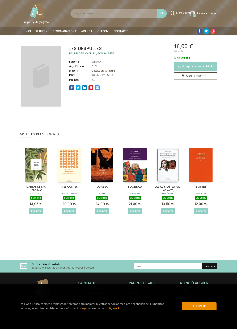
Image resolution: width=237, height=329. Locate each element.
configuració (112, 308)
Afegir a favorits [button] (195, 76)
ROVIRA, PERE (106, 53)
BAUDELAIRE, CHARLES (82, 53)
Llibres (41, 31)
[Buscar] (162, 13)
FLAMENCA (135, 186)
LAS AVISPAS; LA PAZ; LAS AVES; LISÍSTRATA (168, 188)
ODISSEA (102, 186)
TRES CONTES (69, 186)
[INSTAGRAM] (213, 31)
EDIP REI (201, 186)
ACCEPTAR (199, 306)
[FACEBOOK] (199, 31)
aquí (84, 308)
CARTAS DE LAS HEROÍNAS (36, 188)
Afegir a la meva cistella (197, 66)
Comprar (36, 211)
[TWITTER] (206, 31)
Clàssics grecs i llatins (103, 71)
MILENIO (96, 62)
